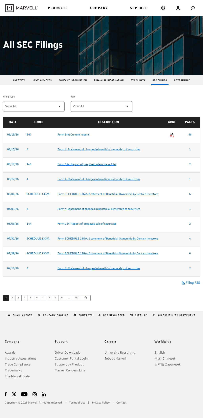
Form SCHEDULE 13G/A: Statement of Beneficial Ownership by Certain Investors (107, 194)
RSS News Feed (111, 314)
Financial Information (109, 80)
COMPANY (99, 8)
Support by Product (69, 364)
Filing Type (9, 97)
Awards (10, 352)
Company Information (73, 80)
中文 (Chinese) (164, 358)
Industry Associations (20, 358)
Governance (182, 80)
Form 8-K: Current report (73, 134)
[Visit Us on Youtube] (24, 394)
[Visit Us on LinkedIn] (44, 394)
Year (73, 97)
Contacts (83, 314)
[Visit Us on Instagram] (35, 394)
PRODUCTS (58, 8)
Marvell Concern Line (70, 370)
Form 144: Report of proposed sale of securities (86, 164)
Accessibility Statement (174, 314)
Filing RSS (190, 282)
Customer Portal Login (71, 358)
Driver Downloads (67, 352)
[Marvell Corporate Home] (21, 8)
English (159, 352)
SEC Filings (160, 80)
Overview (19, 80)
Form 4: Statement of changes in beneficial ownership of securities (98, 149)
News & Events (42, 80)
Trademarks (13, 370)
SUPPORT (138, 8)
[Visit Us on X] (14, 394)
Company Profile (53, 314)
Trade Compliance (17, 364)
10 (63, 298)
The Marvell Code (17, 376)
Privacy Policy (101, 403)
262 (77, 298)
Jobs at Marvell (115, 358)
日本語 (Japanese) (167, 364)
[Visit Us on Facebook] (6, 394)
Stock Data (138, 80)
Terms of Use (77, 403)
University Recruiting (119, 352)
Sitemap (138, 314)
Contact (121, 403)
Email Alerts (20, 314)
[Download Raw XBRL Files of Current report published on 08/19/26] (171, 135)
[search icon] (192, 7)
